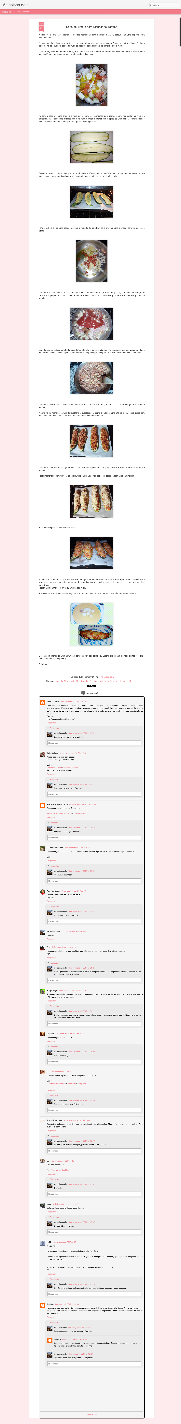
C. (48, 1071)
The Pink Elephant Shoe (57, 804)
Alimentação (69, 681)
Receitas (133, 681)
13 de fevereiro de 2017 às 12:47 (80, 784)
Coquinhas (51, 1033)
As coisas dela (107, 676)
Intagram (74, 767)
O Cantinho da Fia (55, 847)
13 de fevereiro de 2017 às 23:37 (62, 946)
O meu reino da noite (56, 1083)
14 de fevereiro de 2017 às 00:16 (72, 990)
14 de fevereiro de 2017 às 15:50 (64, 1241)
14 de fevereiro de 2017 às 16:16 (80, 1283)
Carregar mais (91, 1414)
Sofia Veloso (52, 752)
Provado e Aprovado (119, 681)
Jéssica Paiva (53, 701)
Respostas (54, 727)
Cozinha (85, 681)
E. (48, 1160)
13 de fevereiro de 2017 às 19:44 (74, 890)
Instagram (104, 681)
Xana (49, 1203)
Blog (78, 681)
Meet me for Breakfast (60, 1169)
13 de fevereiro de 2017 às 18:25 (76, 847)
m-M (48, 1241)
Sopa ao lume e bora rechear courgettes (91, 27)
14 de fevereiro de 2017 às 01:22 (80, 1010)
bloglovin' (82, 1083)
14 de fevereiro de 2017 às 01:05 (70, 1033)
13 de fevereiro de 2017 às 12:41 (80, 732)
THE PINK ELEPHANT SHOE (59, 813)
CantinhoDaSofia (53, 767)
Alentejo (59, 681)
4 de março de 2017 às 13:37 (79, 1327)
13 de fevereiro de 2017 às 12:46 (72, 752)
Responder (51, 722)
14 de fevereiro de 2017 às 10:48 (76, 1120)
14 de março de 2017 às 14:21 (74, 1339)
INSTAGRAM (79, 813)
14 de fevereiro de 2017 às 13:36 (80, 1100)
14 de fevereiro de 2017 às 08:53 (62, 1071)
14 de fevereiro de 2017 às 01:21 (80, 967)
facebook (71, 1083)
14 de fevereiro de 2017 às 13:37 (80, 1140)
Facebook (94, 681)
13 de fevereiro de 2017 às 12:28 (72, 701)
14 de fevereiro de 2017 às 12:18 (62, 1160)
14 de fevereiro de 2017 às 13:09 (65, 1203)
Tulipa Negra (52, 990)
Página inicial (23, 11)
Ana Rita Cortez (53, 890)
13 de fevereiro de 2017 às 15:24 (82, 804)
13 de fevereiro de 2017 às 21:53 (80, 827)
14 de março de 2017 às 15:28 (79, 1353)
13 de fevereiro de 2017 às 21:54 (80, 870)
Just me (50, 1303)
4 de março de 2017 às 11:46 (66, 1303)
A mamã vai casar (54, 1120)
